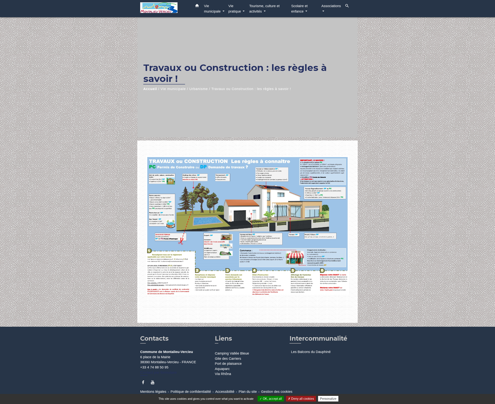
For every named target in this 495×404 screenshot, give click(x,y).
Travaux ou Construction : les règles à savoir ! (251, 89)
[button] (197, 6)
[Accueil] (164, 8)
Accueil (150, 89)
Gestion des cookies (276, 392)
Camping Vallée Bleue (232, 353)
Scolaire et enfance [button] (299, 8)
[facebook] (145, 382)
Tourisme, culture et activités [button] (264, 8)
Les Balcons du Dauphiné (311, 352)
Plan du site (248, 392)
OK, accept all (272, 398)
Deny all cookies (302, 398)
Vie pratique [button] (235, 8)
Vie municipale (173, 89)
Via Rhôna (223, 374)
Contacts (154, 338)
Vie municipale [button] (213, 8)
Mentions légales (153, 392)
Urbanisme (198, 89)
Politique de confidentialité (191, 392)
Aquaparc (222, 369)
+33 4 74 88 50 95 (154, 367)
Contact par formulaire (158, 372)
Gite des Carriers (228, 359)
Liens (223, 338)
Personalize (328, 398)
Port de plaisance (228, 364)
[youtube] (154, 382)
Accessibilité (224, 392)
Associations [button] (331, 6)
